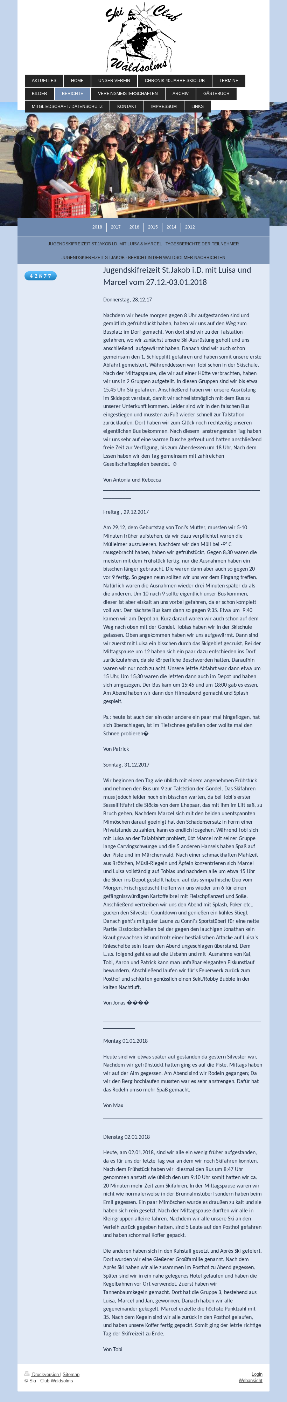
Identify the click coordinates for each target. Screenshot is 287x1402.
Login (257, 1374)
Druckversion (45, 1374)
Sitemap (71, 1374)
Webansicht (250, 1380)
